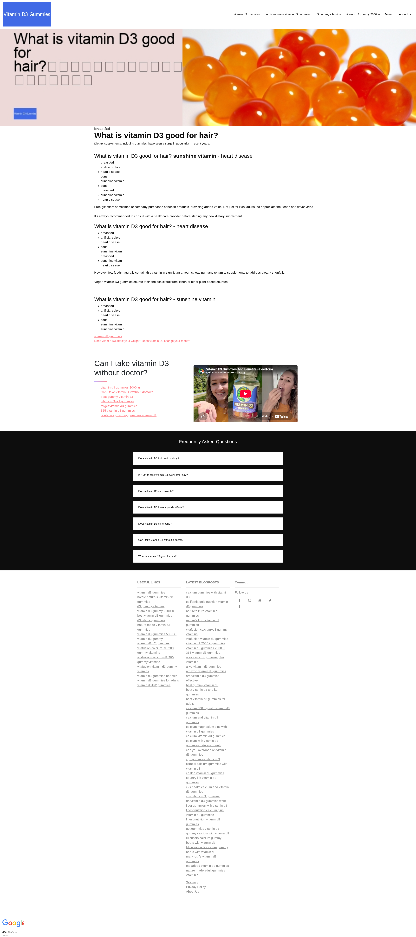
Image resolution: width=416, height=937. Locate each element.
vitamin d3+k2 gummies (117, 401)
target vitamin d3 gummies (119, 406)
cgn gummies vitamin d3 (203, 759)
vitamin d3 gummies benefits (157, 676)
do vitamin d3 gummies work (206, 801)
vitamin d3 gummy (150, 638)
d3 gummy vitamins (328, 14)
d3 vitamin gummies (151, 620)
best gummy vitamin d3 (117, 396)
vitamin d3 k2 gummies (153, 643)
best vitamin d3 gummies (154, 615)
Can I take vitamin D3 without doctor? (127, 392)
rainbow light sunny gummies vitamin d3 (128, 415)
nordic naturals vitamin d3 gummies (288, 14)
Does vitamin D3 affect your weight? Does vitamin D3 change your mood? (142, 341)
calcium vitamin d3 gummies (206, 736)
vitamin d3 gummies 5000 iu (156, 634)
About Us (405, 14)
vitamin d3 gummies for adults (158, 680)
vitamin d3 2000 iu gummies (205, 643)
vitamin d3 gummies (247, 14)
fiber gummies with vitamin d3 (206, 805)
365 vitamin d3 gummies (118, 410)
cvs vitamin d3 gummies (203, 796)
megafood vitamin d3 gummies (207, 865)
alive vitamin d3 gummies (203, 666)
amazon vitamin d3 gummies (206, 671)
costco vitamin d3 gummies (205, 773)
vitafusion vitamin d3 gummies (207, 638)
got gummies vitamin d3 (202, 828)
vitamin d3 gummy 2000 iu (363, 14)
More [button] (388, 14)
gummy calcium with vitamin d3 (207, 833)
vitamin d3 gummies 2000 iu (120, 387)
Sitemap (192, 882)
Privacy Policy (196, 887)
